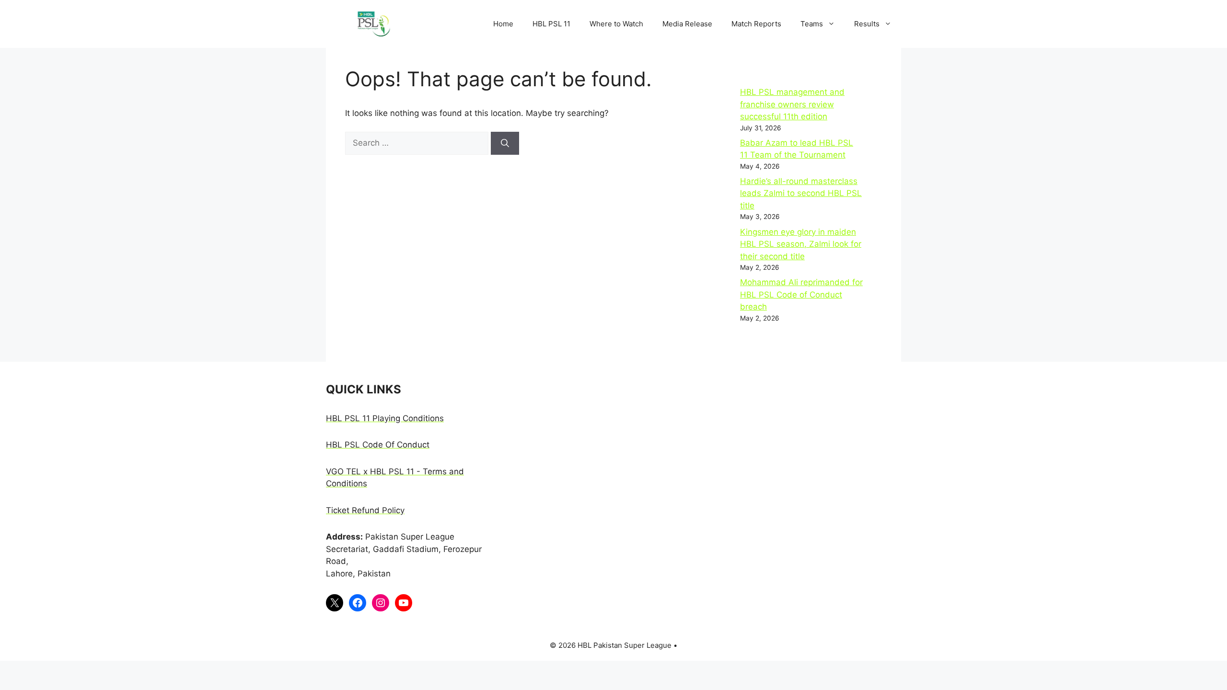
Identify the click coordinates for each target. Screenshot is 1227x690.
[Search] (505, 143)
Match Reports (756, 23)
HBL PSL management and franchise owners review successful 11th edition (792, 104)
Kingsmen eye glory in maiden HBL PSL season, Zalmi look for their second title (800, 244)
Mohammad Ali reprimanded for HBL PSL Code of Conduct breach (801, 294)
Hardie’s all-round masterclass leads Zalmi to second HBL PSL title (801, 193)
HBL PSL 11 (551, 23)
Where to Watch (616, 23)
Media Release (687, 23)
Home (503, 23)
